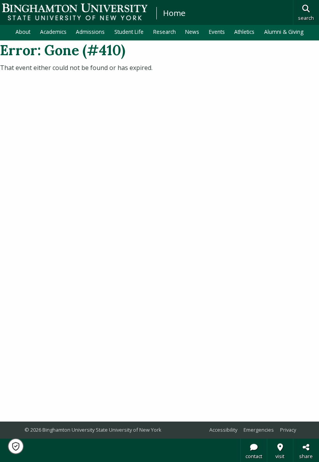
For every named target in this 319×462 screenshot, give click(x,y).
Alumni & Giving (283, 31)
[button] (16, 446)
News (192, 31)
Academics (53, 31)
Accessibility (223, 429)
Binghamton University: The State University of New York (74, 12)
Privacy (288, 429)
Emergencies (259, 429)
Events (217, 31)
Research (164, 31)
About (23, 31)
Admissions (90, 31)
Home (174, 12)
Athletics (244, 31)
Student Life (129, 31)
